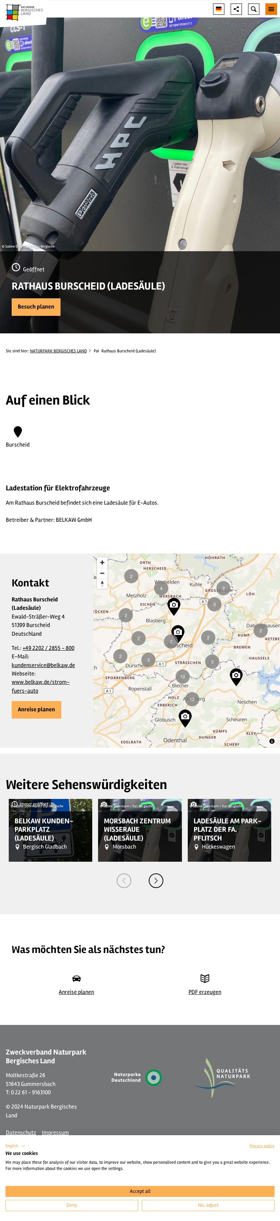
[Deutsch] (219, 9)
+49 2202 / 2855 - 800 (48, 648)
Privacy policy (262, 1146)
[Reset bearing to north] (102, 583)
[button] (36, 307)
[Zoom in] (102, 562)
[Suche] (254, 9)
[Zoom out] (102, 573)
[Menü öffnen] (271, 9)
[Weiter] (156, 880)
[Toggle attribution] (272, 741)
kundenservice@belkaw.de (43, 665)
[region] (186, 651)
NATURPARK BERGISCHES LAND (58, 350)
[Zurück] (124, 880)
